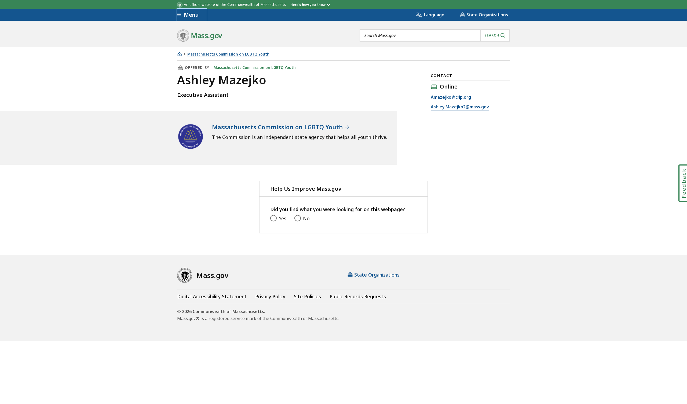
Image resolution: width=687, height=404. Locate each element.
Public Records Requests (358, 296)
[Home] (179, 54)
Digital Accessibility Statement (212, 296)
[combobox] (435, 35)
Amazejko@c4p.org (451, 97)
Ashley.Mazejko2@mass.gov (460, 107)
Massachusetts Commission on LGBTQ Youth (228, 54)
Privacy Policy (270, 296)
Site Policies (307, 296)
